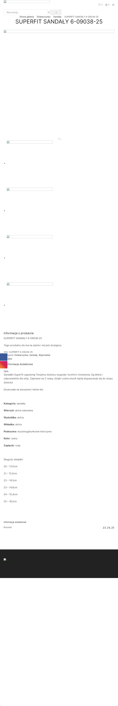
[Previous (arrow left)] (0, 705)
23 (104, 527)
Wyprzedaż (44, 355)
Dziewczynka (43, 16)
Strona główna (27, 16)
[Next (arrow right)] (1, 705)
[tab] (9, 358)
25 (112, 527)
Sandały (57, 16)
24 (108, 527)
